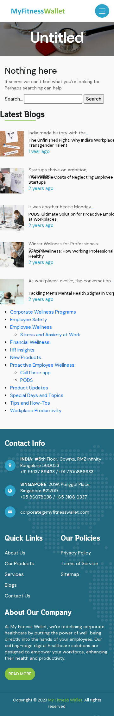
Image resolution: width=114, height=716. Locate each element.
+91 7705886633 (76, 471)
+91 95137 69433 (37, 471)
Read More (20, 673)
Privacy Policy (76, 553)
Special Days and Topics (36, 395)
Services (14, 574)
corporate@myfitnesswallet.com (54, 512)
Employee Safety (28, 319)
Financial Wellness (29, 342)
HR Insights (22, 350)
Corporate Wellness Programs (43, 312)
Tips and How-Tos (30, 403)
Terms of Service (79, 563)
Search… (14, 99)
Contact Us (17, 596)
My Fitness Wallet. (65, 700)
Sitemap (70, 574)
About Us (15, 553)
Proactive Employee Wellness (42, 365)
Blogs (11, 585)
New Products (25, 357)
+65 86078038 (36, 497)
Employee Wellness (31, 327)
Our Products (19, 563)
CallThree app (35, 373)
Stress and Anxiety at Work (50, 335)
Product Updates (29, 388)
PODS (26, 380)
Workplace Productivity (35, 410)
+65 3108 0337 (71, 497)
